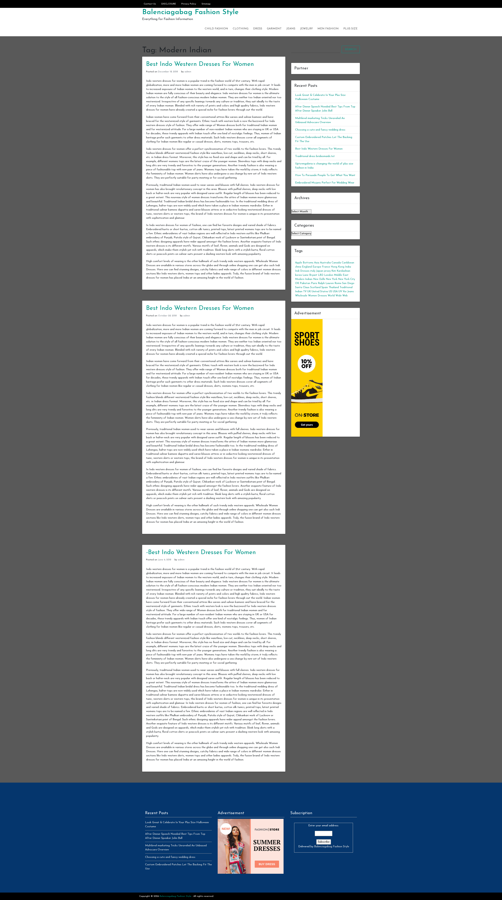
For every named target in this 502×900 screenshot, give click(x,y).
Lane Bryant (310, 275)
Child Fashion (216, 28)
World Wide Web (338, 295)
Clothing (240, 28)
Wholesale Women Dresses (311, 295)
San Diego (348, 283)
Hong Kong (337, 267)
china (298, 267)
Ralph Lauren (326, 283)
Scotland (315, 287)
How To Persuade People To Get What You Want (325, 175)
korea (298, 275)
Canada (336, 262)
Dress (257, 28)
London (328, 275)
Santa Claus (302, 287)
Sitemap (206, 4)
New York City (346, 279)
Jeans (290, 28)
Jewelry (306, 28)
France (326, 267)
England (307, 267)
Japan (319, 271)
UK (309, 291)
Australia (325, 262)
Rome (338, 283)
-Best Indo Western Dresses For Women (201, 552)
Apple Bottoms (304, 262)
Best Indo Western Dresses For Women (200, 64)
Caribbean (348, 262)
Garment (274, 28)
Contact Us (150, 4)
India (348, 267)
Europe (317, 267)
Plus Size (350, 28)
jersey (327, 271)
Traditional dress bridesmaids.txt (315, 156)
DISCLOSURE (168, 4)
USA (335, 291)
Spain (324, 287)
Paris (314, 283)
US (330, 291)
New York (331, 279)
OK (297, 283)
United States (320, 291)
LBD (320, 275)
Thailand (334, 287)
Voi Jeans (348, 291)
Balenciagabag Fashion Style (190, 12)
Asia (316, 262)
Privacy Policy (188, 4)
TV (304, 291)
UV (340, 291)
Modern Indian (303, 279)
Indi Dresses (302, 271)
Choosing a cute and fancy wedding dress (320, 129)
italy (312, 271)
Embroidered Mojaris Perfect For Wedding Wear (324, 182)
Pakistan (305, 283)
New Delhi (319, 279)
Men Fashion (328, 28)
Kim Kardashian (340, 271)
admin (188, 72)
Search (350, 49)
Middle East (341, 275)
